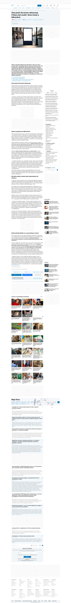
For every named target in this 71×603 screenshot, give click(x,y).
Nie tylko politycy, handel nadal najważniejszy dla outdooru (22, 79)
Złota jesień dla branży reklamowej (18, 77)
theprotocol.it (53, 595)
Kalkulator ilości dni (48, 140)
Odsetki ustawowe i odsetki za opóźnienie (52, 152)
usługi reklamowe (24, 269)
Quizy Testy (47, 163)
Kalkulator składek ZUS (49, 135)
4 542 (40, 545)
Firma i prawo (47, 199)
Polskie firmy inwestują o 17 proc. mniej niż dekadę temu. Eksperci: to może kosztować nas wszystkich (51, 111)
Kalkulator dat (48, 141)
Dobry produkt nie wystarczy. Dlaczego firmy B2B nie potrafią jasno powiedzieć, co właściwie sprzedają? (51, 99)
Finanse (29, 401)
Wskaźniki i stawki (46, 589)
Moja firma (17, 10)
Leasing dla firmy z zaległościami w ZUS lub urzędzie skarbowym (51, 113)
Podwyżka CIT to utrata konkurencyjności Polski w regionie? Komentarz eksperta (51, 94)
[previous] (31, 545)
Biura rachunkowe (46, 579)
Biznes (25, 401)
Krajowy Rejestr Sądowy (49, 149)
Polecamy (46, 262)
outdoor (13, 269)
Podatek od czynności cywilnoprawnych (51, 159)
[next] (42, 545)
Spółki (22, 401)
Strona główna (13, 10)
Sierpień (53, 167)
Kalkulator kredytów (48, 134)
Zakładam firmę (18, 401)
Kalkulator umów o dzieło (49, 131)
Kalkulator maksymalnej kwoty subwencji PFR (52, 139)
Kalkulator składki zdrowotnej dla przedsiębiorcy (50, 126)
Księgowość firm (13, 579)
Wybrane (56, 92)
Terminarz (49, 167)
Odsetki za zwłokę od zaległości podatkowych (50, 154)
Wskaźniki (49, 151)
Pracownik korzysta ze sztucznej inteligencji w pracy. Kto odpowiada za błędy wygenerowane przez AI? (51, 120)
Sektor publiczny (13, 589)
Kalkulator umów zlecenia (49, 130)
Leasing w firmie (33, 401)
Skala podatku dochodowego (47, 595)
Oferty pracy (53, 596)
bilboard (16, 269)
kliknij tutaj (32, 560)
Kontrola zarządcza (48, 148)
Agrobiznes (35, 402)
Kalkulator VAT (48, 136)
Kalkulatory (49, 124)
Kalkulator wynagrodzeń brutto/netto (51, 129)
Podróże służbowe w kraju (49, 158)
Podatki (31, 402)
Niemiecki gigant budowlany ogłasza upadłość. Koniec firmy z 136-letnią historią (51, 118)
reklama (20, 269)
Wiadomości (13, 595)
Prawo (28, 402)
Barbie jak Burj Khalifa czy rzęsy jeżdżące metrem (21, 80)
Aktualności (21, 10)
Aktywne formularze (51, 143)
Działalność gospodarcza (49, 144)
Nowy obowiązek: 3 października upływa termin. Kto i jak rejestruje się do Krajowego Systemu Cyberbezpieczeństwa (51, 104)
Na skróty (53, 589)
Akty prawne (29, 589)
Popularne (48, 92)
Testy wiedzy (21, 597)
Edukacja (20, 589)
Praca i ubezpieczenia (23, 402)
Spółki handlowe (48, 145)
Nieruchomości (54, 579)
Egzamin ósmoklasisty (22, 596)
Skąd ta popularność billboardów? (18, 78)
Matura (20, 595)
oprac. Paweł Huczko (15, 23)
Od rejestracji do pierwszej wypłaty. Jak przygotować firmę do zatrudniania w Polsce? (51, 106)
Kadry (20, 579)
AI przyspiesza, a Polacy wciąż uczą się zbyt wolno (51, 115)
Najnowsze (52, 92)
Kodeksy (28, 595)
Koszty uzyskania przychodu (50, 157)
